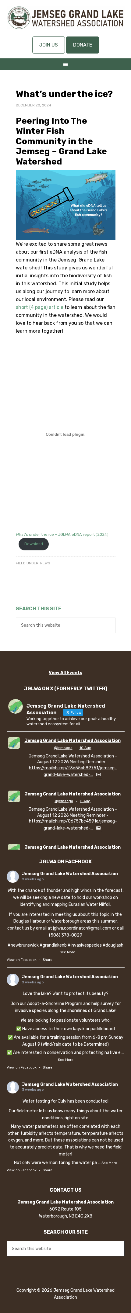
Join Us (48, 45)
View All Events (65, 672)
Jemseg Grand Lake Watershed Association (66, 21)
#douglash (113, 945)
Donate (82, 45)
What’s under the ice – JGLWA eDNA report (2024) (62, 534)
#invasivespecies (85, 945)
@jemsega (63, 748)
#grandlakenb (53, 945)
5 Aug (85, 801)
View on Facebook (22, 960)
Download (33, 544)
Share (47, 960)
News (45, 563)
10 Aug (85, 748)
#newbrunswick (23, 945)
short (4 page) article (39, 307)
